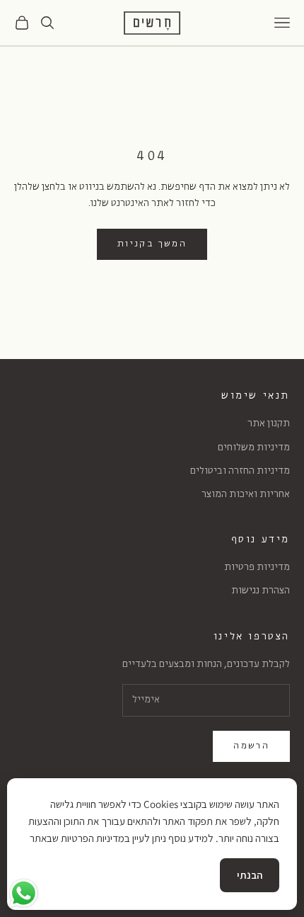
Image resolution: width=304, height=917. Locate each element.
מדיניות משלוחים (254, 447)
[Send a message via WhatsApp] (23, 893)
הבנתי (249, 875)
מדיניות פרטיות (257, 567)
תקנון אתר (268, 423)
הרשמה (251, 746)
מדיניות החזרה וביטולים (240, 471)
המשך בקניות (152, 244)
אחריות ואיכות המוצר (245, 494)
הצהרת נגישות (260, 591)
